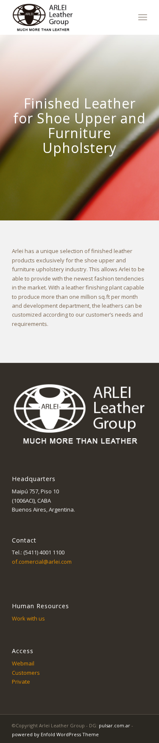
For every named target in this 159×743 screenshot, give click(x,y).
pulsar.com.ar (114, 725)
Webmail (23, 663)
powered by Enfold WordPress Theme (55, 734)
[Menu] (142, 17)
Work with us (28, 618)
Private (21, 681)
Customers (26, 672)
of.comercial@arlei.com (42, 561)
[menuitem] (142, 17)
